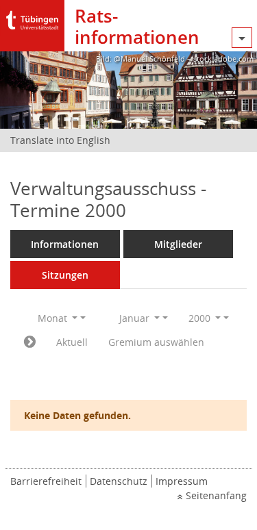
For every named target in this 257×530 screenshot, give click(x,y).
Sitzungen (65, 274)
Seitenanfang (216, 495)
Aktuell (72, 342)
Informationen (65, 244)
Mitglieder (178, 244)
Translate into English (60, 140)
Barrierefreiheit (46, 481)
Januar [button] (135, 318)
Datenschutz (118, 481)
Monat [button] (54, 318)
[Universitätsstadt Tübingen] (32, 16)
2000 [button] (200, 318)
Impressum (182, 481)
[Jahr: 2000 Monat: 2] (30, 342)
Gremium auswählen (156, 342)
